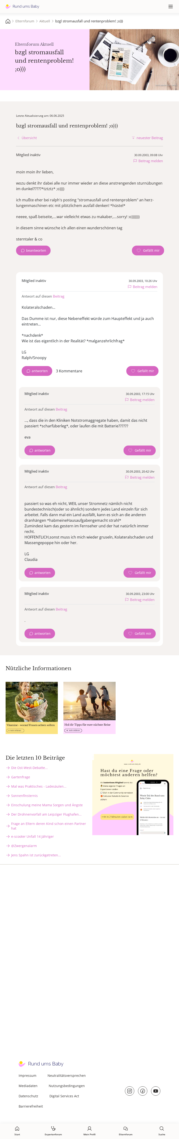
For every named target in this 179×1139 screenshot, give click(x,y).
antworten (40, 371)
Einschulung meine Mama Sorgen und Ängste (47, 805)
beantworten (36, 250)
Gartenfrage (20, 777)
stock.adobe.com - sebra (166, 85)
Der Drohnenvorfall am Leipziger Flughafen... (46, 814)
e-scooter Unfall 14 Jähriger (32, 836)
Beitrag (58, 296)
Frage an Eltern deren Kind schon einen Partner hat (48, 825)
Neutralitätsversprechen (67, 1075)
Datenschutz (28, 1096)
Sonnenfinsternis (24, 795)
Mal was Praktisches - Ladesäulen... (38, 786)
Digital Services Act (64, 1096)
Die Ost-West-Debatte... (29, 767)
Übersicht (29, 138)
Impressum (27, 1075)
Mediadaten (28, 1086)
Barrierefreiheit (31, 1106)
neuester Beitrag (150, 137)
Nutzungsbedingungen (67, 1086)
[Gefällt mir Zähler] (148, 250)
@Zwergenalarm (24, 846)
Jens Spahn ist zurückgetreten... (36, 855)
